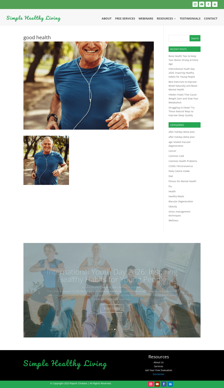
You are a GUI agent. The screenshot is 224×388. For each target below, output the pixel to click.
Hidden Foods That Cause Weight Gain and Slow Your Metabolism (183, 98)
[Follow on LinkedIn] (214, 4)
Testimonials (190, 18)
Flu (170, 186)
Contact (210, 18)
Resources (165, 18)
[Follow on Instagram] (195, 4)
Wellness (173, 220)
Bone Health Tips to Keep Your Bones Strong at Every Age (183, 59)
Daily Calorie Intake (179, 171)
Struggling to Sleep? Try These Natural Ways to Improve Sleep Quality (181, 111)
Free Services (125, 18)
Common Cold (176, 155)
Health (172, 191)
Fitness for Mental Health (182, 181)
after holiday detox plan (182, 131)
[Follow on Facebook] (208, 4)
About (107, 18)
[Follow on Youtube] (201, 4)
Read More (112, 308)
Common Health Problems (183, 161)
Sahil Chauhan (80, 287)
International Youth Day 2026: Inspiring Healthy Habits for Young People (182, 72)
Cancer (172, 150)
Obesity (173, 206)
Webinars (146, 18)
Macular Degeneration (181, 201)
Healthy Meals (176, 196)
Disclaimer (158, 374)
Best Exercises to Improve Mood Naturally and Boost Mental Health (183, 85)
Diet (171, 176)
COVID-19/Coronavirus (181, 166)
